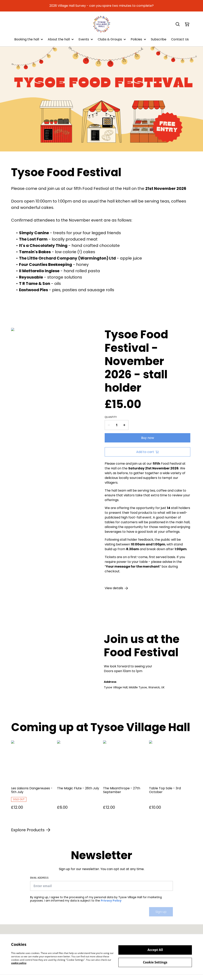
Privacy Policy (111, 901)
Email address (39, 877)
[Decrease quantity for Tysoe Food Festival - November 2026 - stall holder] (109, 425)
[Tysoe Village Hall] (101, 24)
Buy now (147, 438)
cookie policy (18, 963)
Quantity (111, 417)
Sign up (161, 911)
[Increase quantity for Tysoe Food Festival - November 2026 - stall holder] (124, 425)
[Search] (177, 24)
